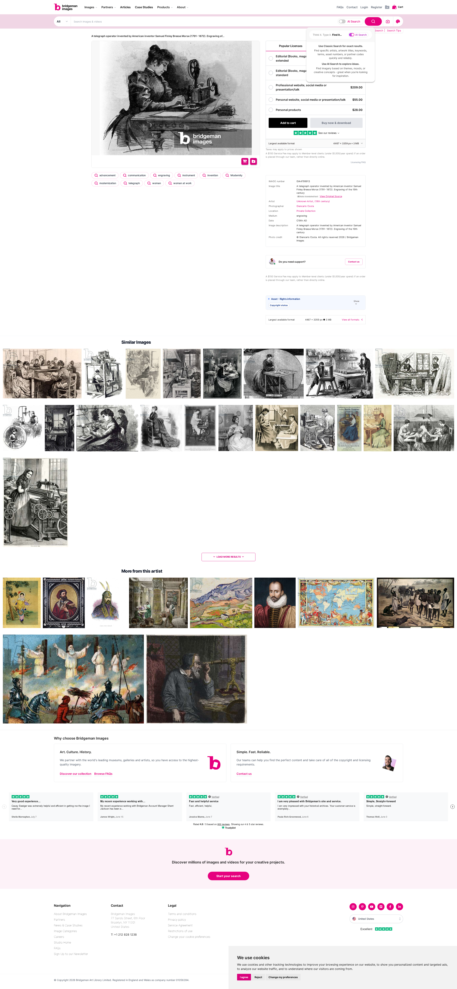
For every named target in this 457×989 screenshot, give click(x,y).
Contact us (354, 261)
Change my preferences (283, 977)
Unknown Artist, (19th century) (313, 201)
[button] (315, 303)
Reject (258, 977)
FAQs (57, 948)
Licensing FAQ (358, 162)
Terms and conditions (182, 914)
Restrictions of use (180, 931)
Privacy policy (177, 919)
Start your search (228, 876)
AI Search (353, 21)
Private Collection (306, 211)
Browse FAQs (103, 773)
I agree (244, 977)
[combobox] (227, 21)
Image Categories (65, 931)
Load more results (229, 556)
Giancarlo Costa (305, 206)
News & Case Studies (68, 925)
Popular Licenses (290, 46)
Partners (59, 919)
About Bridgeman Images (70, 914)
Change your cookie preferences (189, 936)
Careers (59, 936)
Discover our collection (75, 773)
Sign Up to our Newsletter (71, 954)
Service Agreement (180, 925)
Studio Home (62, 942)
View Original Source (331, 196)
